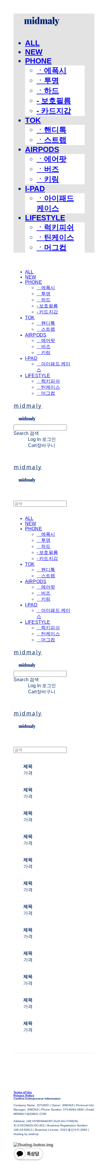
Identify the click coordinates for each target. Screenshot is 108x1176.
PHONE (38, 61)
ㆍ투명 (48, 80)
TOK (33, 120)
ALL (32, 43)
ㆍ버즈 (48, 169)
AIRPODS (42, 149)
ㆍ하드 (48, 90)
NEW (34, 52)
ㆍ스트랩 (52, 140)
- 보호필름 (54, 100)
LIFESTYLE (45, 217)
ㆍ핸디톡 (52, 129)
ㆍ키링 (48, 179)
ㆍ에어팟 (52, 159)
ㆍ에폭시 (52, 70)
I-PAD (35, 188)
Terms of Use (23, 1092)
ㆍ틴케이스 (55, 237)
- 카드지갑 (54, 110)
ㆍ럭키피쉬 (55, 227)
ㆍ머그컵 (52, 247)
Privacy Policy (24, 1095)
